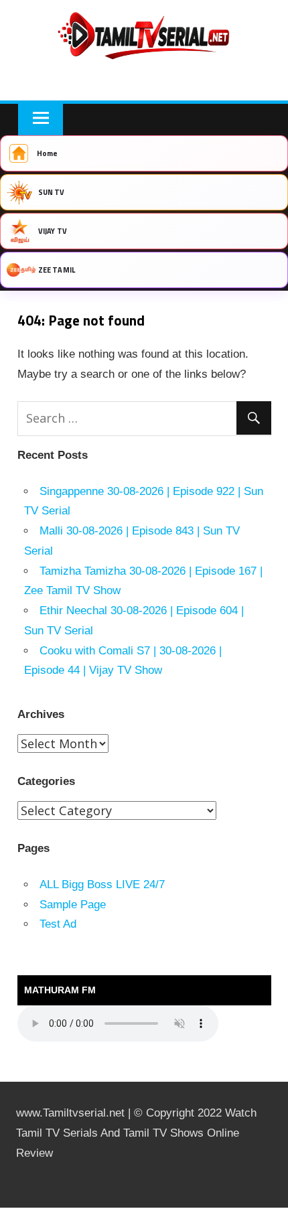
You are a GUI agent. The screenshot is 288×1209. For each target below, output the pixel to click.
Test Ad (58, 924)
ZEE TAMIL (56, 270)
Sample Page (73, 904)
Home (47, 153)
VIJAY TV (52, 231)
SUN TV (51, 192)
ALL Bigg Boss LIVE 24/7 (102, 884)
